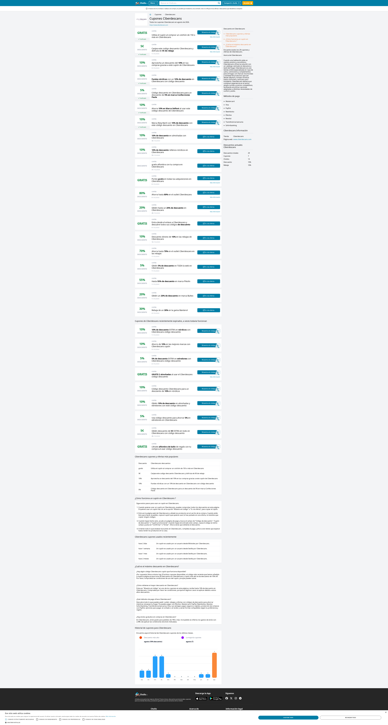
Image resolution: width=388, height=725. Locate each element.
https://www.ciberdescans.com (159, 25)
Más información (215, 37)
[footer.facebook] (226, 698)
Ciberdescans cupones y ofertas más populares (238, 35)
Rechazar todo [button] (350, 717)
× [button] (385, 712)
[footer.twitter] (231, 698)
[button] (60, 722)
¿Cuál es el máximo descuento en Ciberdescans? (238, 45)
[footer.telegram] (240, 698)
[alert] (194, 717)
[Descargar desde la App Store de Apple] (201, 698)
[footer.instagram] (236, 698)
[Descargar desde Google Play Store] (216, 698)
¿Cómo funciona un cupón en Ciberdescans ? (237, 40)
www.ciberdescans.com (242, 139)
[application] (178, 664)
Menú (152, 3)
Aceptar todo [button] (288, 717)
